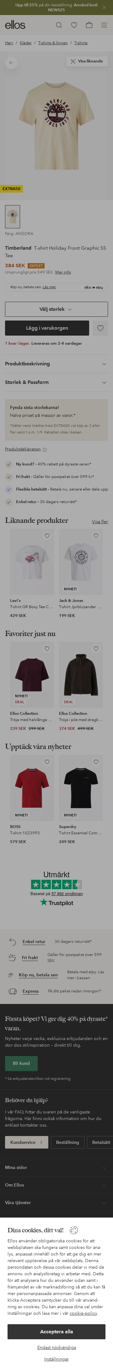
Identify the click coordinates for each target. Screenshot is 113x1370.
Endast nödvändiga (56, 1347)
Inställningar (56, 1359)
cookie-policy (83, 1313)
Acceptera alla (56, 1332)
